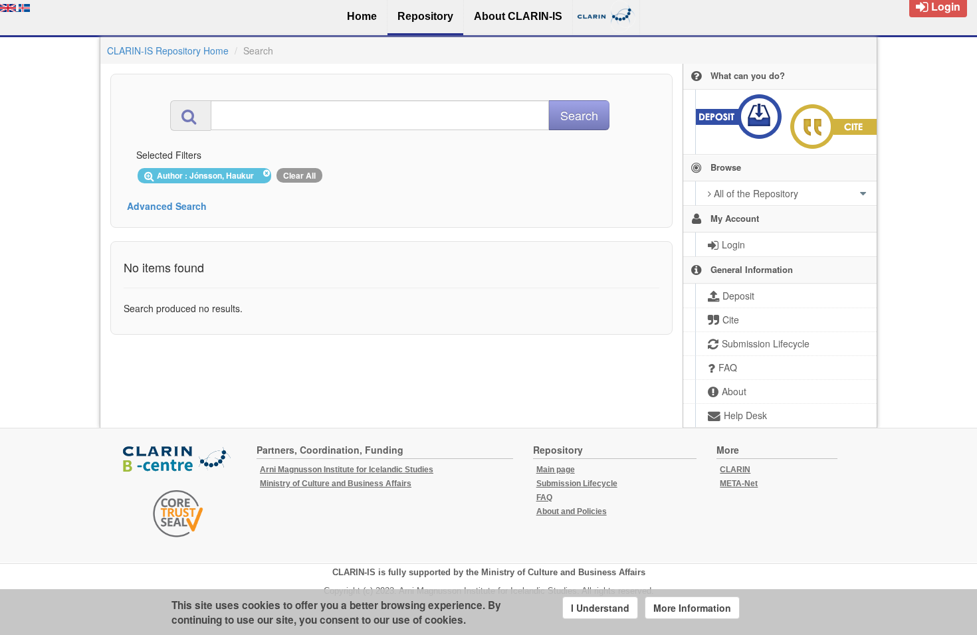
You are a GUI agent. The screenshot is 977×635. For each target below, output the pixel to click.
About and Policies (571, 511)
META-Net (739, 483)
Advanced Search (167, 206)
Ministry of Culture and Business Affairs (335, 483)
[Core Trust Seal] (178, 513)
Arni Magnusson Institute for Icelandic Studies (346, 469)
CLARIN (735, 469)
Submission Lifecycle (576, 483)
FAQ (544, 497)
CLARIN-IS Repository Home (168, 50)
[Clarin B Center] (178, 459)
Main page (555, 469)
